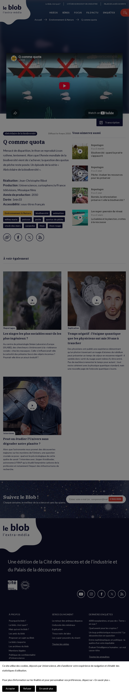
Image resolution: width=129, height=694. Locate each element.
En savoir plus (46, 688)
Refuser (27, 688)
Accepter (10, 688)
